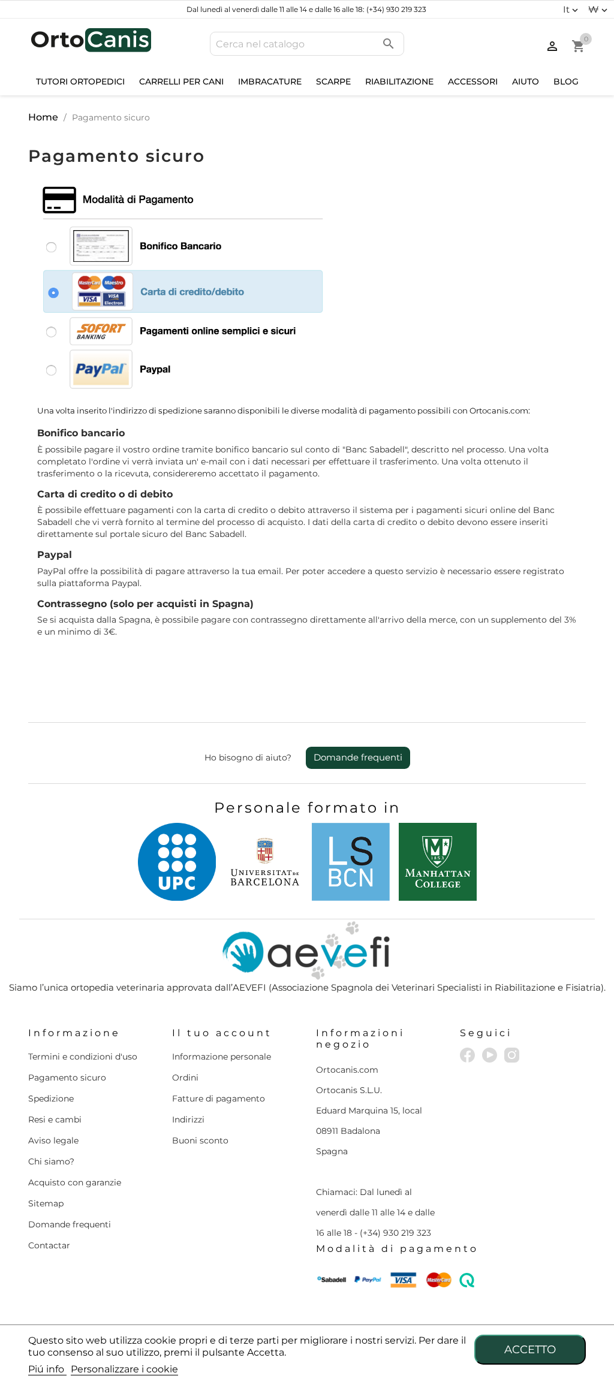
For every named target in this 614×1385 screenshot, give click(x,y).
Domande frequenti (358, 757)
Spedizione (51, 1098)
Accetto (530, 1349)
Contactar (49, 1245)
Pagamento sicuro (67, 1077)
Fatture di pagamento (218, 1098)
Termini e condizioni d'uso (82, 1056)
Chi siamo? (51, 1161)
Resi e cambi (55, 1119)
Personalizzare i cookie (124, 1369)
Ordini (185, 1077)
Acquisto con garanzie (74, 1182)
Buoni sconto (200, 1140)
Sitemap (46, 1203)
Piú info (47, 1369)
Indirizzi (188, 1119)
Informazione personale (221, 1056)
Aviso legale (53, 1140)
